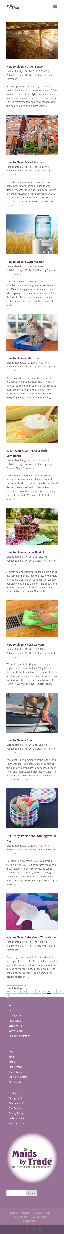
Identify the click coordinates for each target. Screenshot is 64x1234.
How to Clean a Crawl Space (24, 66)
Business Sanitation (19, 1035)
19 (44, 991)
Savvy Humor (16, 1030)
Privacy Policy (16, 1113)
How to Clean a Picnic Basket (25, 552)
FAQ (11, 1051)
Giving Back (15, 1015)
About (12, 1010)
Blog (47, 1212)
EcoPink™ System (18, 1076)
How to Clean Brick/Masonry (25, 162)
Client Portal (30, 1220)
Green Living (15, 1072)
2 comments (30, 468)
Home (13, 1212)
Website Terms (17, 1123)
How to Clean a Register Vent (25, 644)
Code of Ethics (16, 1118)
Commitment (16, 1103)
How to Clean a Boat (19, 740)
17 (33, 991)
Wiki (11, 1005)
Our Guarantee (17, 1108)
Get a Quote (20, 1216)
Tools (11, 1056)
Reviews (37, 1212)
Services (24, 1212)
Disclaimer (14, 1093)
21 (54, 991)
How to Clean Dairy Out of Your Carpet (31, 937)
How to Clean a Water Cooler (25, 262)
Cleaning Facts (17, 1082)
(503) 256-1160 (39, 1216)
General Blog (13, 468)
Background (15, 1098)
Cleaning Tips (44, 75)
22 (59, 991)
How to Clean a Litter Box (23, 358)
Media (12, 1061)
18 (38, 991)
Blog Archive (15, 1066)
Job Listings (15, 1020)
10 (23, 991)
